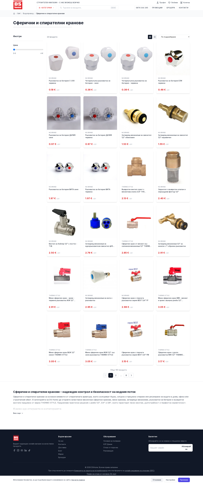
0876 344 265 (142, 8)
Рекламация (108, 451)
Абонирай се (186, 447)
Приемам (184, 480)
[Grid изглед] (150, 37)
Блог (60, 451)
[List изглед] (155, 37)
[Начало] (14, 13)
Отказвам (157, 480)
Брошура (171, 8)
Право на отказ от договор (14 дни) (101, 474)
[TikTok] (29, 450)
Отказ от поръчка (110, 447)
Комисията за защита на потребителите (90, 471)
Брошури (62, 457)
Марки (60, 454)
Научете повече (78, 480)
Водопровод (28, 13)
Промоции (157, 8)
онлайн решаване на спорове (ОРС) (139, 471)
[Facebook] (14, 450)
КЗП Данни (107, 444)
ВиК (19, 13)
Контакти (183, 8)
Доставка (62, 447)
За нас (60, 441)
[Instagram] (18, 450)
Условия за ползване (111, 441)
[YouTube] (22, 450)
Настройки (170, 480)
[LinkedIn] (25, 450)
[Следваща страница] (131, 375)
